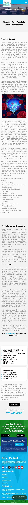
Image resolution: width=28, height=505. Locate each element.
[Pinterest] (19, 467)
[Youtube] (22, 467)
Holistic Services (6, 480)
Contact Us (5, 483)
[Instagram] (9, 467)
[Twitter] (6, 467)
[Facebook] (3, 467)
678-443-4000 (11, 333)
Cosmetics (4, 477)
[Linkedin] (12, 467)
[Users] (15, 467)
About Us (4, 474)
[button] (26, 2)
